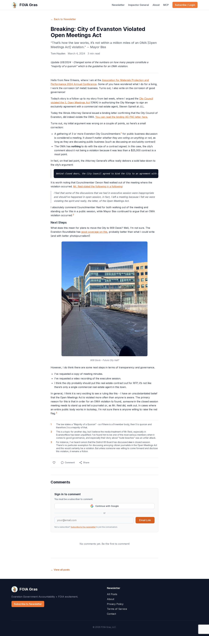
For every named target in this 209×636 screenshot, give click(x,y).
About (156, 4)
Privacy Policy (115, 604)
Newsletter (118, 4)
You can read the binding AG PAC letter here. (121, 116)
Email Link (145, 520)
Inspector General (138, 4)
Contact (111, 613)
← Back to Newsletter (63, 19)
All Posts (112, 594)
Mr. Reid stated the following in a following (97, 186)
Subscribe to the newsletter (83, 527)
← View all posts (60, 569)
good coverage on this (94, 231)
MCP (166, 4)
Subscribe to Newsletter (28, 604)
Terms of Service (117, 608)
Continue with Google (107, 506)
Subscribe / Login (185, 4)
